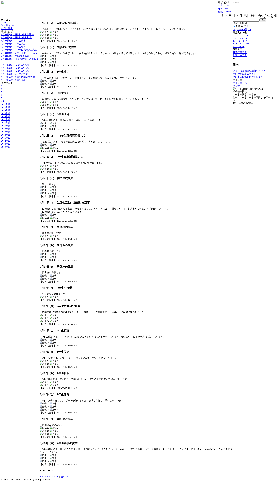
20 (236, 43)
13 (236, 41)
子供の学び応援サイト (244, 73)
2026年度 (5, 104)
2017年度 (5, 131)
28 (238, 46)
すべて (249, 26)
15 (241, 41)
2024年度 (5, 110)
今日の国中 (7, 28)
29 (241, 46)
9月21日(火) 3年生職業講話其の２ (20, 49)
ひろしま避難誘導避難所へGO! (249, 70)
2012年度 (5, 147)
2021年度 (5, 119)
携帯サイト (238, 86)
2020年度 (5, 122)
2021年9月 (242, 29)
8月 (3, 89)
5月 (3, 98)
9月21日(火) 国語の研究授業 (16, 37)
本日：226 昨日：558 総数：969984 (225, 8)
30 (243, 46)
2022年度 (5, 116)
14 (238, 41)
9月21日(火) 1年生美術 (13, 40)
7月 (3, 92)
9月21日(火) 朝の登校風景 (15, 56)
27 (236, 46)
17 (245, 41)
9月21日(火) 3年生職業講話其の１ (19, 52)
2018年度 (5, 128)
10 (56, 476)
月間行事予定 (240, 52)
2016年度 (5, 134)
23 (243, 43)
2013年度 (5, 144)
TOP (3, 22)
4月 (3, 101)
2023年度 (5, 113)
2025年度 (5, 107)
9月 (3, 86)
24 (245, 43)
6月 (3, 95)
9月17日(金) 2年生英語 (13, 80)
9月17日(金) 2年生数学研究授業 (18, 77)
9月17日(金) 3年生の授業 (14, 74)
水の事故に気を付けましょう (248, 76)
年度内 (239, 26)
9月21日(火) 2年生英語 (13, 43)
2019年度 (5, 125)
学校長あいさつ (9, 25)
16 (243, 41)
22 (241, 43)
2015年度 (5, 138)
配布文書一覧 (240, 83)
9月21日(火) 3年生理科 (13, 46)
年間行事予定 (240, 55)
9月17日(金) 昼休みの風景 (15, 65)
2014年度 (5, 141)
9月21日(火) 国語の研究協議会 (17, 34)
